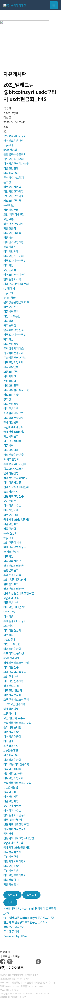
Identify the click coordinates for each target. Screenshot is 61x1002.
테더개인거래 (11, 251)
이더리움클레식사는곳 (16, 163)
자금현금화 (9, 228)
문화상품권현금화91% (16, 302)
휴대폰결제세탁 (12, 575)
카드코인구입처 (12, 200)
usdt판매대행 (11, 658)
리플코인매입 (11, 524)
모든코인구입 (11, 372)
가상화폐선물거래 (13, 353)
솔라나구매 (9, 792)
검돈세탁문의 (11, 210)
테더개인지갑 (11, 796)
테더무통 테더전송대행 (16, 764)
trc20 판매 (9, 612)
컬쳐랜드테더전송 (13, 566)
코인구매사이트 (12, 806)
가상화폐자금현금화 (14, 829)
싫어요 (31, 894)
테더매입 (8, 265)
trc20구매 (9, 639)
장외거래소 (9, 247)
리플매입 (8, 635)
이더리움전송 (11, 667)
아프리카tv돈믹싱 (13, 653)
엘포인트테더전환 (13, 589)
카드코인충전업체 (13, 159)
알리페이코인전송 (13, 330)
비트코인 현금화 (12, 690)
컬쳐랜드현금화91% (15, 478)
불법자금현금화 (12, 695)
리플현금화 (9, 529)
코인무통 (8, 219)
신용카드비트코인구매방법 (18, 838)
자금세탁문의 (11, 367)
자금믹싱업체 (11, 884)
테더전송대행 (11, 408)
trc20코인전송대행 (14, 704)
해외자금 (8, 339)
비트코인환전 (11, 385)
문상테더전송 (11, 870)
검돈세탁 (8, 445)
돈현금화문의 (11, 570)
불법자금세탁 (11, 492)
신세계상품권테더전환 (16, 487)
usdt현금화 (10, 150)
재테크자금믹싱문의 (14, 547)
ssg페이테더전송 (13, 427)
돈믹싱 (7, 182)
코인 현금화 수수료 (14, 718)
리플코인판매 (11, 168)
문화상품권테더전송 (14, 358)
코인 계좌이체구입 (14, 214)
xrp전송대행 (10, 750)
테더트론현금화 (12, 649)
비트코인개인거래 (13, 362)
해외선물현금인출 (13, 455)
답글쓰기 (19, 927)
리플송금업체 (11, 755)
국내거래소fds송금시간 (16, 519)
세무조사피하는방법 (14, 261)
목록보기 (8, 927)
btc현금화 (9, 298)
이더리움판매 (11, 450)
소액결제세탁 (11, 746)
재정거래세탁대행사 (14, 861)
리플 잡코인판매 (12, 820)
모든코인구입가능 (13, 196)
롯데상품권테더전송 (14, 464)
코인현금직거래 (12, 542)
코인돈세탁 (9, 270)
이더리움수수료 (12, 505)
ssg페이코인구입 (13, 843)
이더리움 (8, 321)
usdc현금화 (10, 533)
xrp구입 (8, 293)
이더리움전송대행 (13, 418)
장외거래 (8, 833)
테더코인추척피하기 (14, 274)
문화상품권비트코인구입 (17, 723)
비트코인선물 (11, 307)
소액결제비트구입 (13, 413)
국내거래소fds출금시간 (16, 847)
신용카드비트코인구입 (16, 824)
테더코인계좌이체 (13, 256)
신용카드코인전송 (13, 496)
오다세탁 (8, 626)
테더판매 (8, 741)
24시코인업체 (11, 459)
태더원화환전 (11, 880)
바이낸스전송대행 (13, 140)
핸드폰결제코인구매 (14, 815)
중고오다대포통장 (13, 469)
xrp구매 (8, 145)
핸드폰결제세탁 (12, 279)
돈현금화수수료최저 (14, 154)
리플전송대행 (11, 602)
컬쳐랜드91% (11, 686)
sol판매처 (9, 288)
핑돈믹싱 (8, 237)
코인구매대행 (11, 676)
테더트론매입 (11, 344)
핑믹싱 (7, 399)
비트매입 (8, 556)
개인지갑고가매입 (13, 191)
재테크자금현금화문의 (16, 284)
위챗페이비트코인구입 (16, 663)
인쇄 (10, 902)
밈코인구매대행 (12, 441)
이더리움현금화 (12, 630)
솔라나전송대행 (12, 727)
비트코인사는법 (12, 187)
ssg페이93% (11, 598)
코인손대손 (9, 501)
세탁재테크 (9, 376)
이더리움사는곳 (12, 482)
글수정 (7, 931)
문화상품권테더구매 (14, 136)
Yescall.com (16, 996)
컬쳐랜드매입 (11, 584)
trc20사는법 (10, 787)
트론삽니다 (9, 381)
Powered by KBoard (16, 936)
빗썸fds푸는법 (11, 316)
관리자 (25, 996)
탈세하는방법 (11, 422)
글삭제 (15, 931)
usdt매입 (8, 205)
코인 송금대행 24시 (14, 579)
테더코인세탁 (11, 866)
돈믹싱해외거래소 (13, 348)
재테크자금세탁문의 (14, 672)
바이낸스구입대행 (13, 224)
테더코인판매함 (12, 233)
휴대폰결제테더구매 (14, 621)
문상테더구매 (11, 856)
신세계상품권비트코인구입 (18, 593)
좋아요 (12, 894)
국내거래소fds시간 (14, 432)
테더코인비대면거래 (14, 607)
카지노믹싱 (9, 325)
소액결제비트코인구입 (16, 699)
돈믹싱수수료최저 (13, 177)
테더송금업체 (11, 173)
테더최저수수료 (12, 810)
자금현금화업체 (12, 852)
